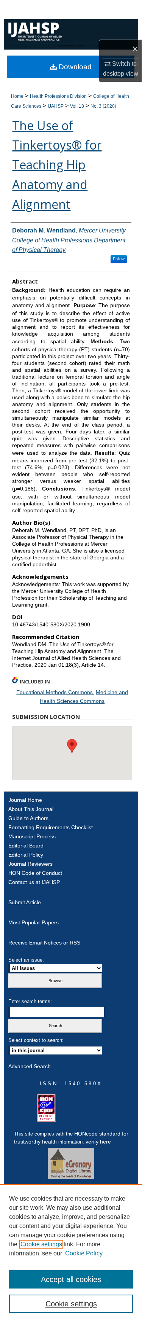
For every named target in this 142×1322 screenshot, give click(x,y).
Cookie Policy (84, 1253)
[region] (71, 1253)
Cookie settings (41, 1244)
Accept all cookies (71, 1279)
